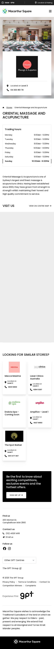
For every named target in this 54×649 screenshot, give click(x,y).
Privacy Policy (9, 582)
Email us (9, 537)
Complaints (30, 585)
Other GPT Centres (14, 560)
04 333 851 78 (16, 90)
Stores (9, 107)
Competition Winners (12, 585)
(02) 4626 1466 (13, 533)
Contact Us (44, 582)
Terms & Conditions (27, 582)
